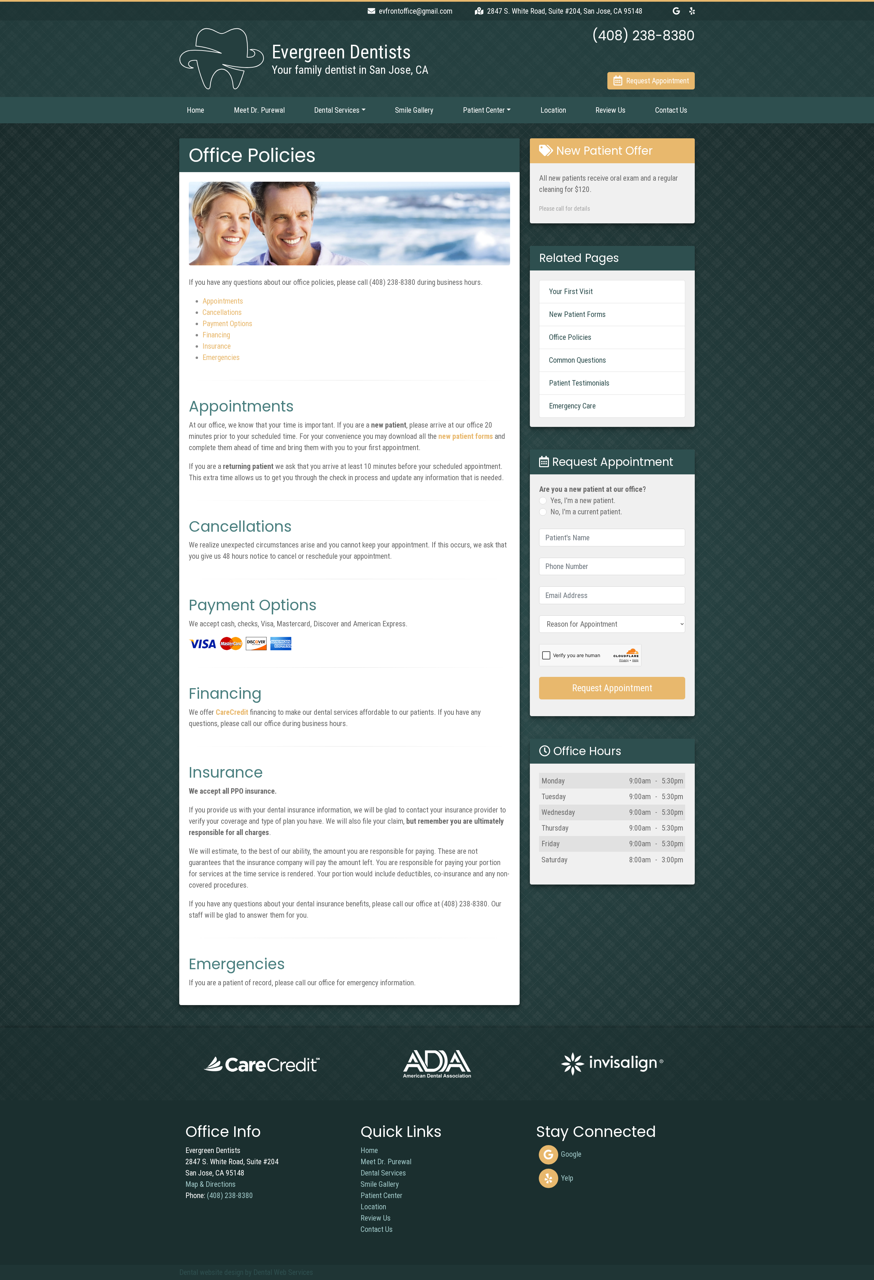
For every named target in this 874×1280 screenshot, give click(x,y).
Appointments (222, 301)
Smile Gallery (414, 110)
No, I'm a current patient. (586, 511)
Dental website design (211, 1272)
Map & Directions (210, 1184)
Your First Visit (571, 291)
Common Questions (577, 360)
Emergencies (221, 357)
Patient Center (382, 1195)
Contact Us (671, 110)
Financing (216, 335)
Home (195, 110)
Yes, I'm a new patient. (583, 500)
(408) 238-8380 (230, 1195)
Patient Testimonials (579, 383)
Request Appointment (612, 688)
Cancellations (222, 312)
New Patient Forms (577, 314)
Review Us (610, 110)
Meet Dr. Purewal (259, 110)
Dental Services (383, 1173)
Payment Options (227, 323)
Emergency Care (572, 406)
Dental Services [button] (337, 110)
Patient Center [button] (484, 110)
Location (553, 110)
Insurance (216, 346)
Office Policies (570, 337)
